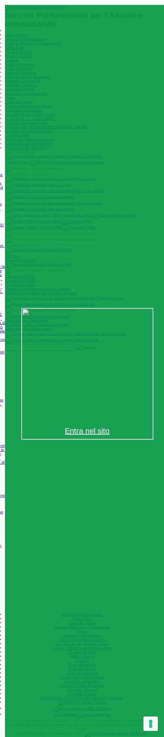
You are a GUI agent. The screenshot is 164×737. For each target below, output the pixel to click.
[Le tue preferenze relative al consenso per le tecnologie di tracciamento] (150, 723)
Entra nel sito (87, 431)
